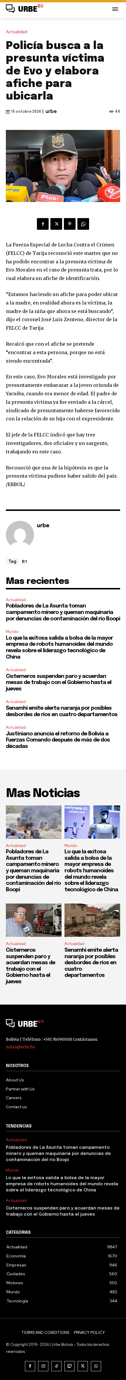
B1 (25, 561)
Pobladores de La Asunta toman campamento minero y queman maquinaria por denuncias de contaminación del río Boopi (63, 612)
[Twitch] (69, 1366)
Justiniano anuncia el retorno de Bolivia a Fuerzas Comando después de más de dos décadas (58, 740)
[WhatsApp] (83, 224)
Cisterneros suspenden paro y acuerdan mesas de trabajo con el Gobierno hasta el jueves (58, 683)
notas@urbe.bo (20, 1047)
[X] (56, 224)
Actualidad (16, 32)
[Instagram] (43, 1366)
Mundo (12, 631)
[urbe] (20, 535)
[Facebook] (43, 224)
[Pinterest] (70, 224)
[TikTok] (56, 1366)
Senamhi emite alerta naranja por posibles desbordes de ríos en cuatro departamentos (91, 963)
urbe (51, 111)
